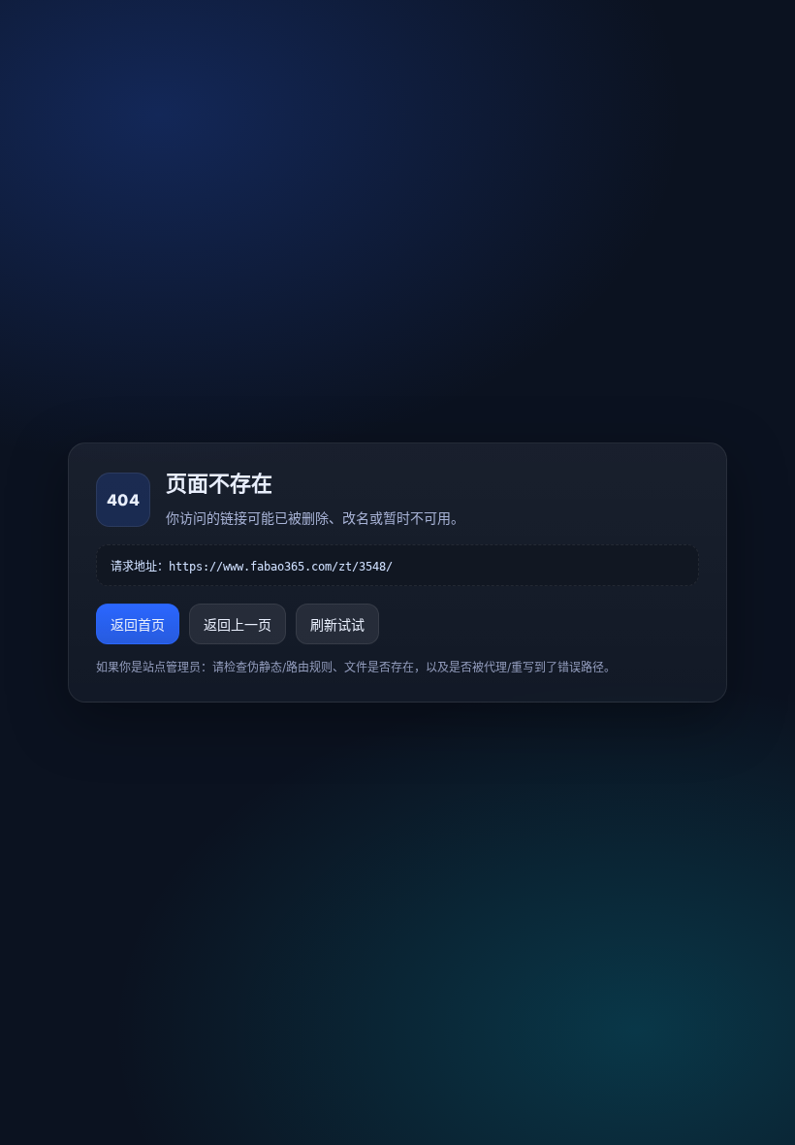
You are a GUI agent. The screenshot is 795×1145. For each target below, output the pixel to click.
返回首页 (138, 624)
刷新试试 (337, 624)
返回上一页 (237, 624)
